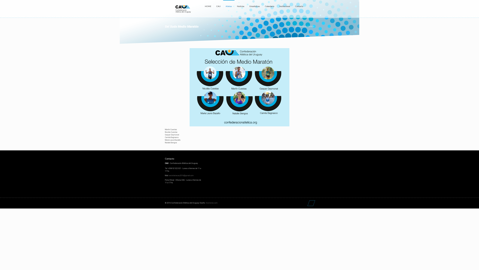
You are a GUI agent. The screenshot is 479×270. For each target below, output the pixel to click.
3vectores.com (212, 203)
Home (287, 26)
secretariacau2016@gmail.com (181, 175)
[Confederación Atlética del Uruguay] (183, 8)
